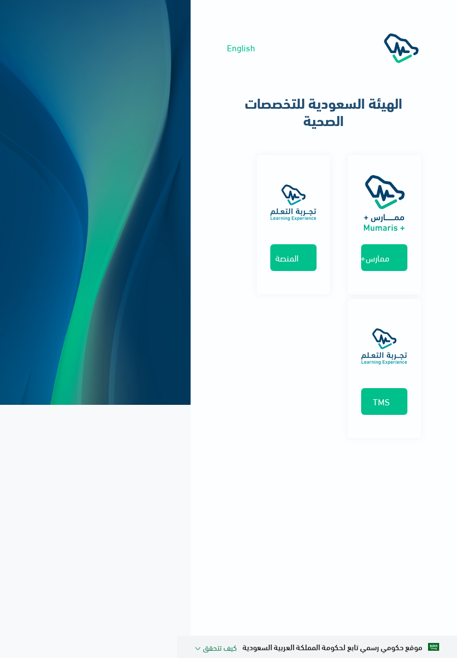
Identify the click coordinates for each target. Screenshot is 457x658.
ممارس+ (375, 257)
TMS (381, 401)
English (241, 47)
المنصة (287, 257)
